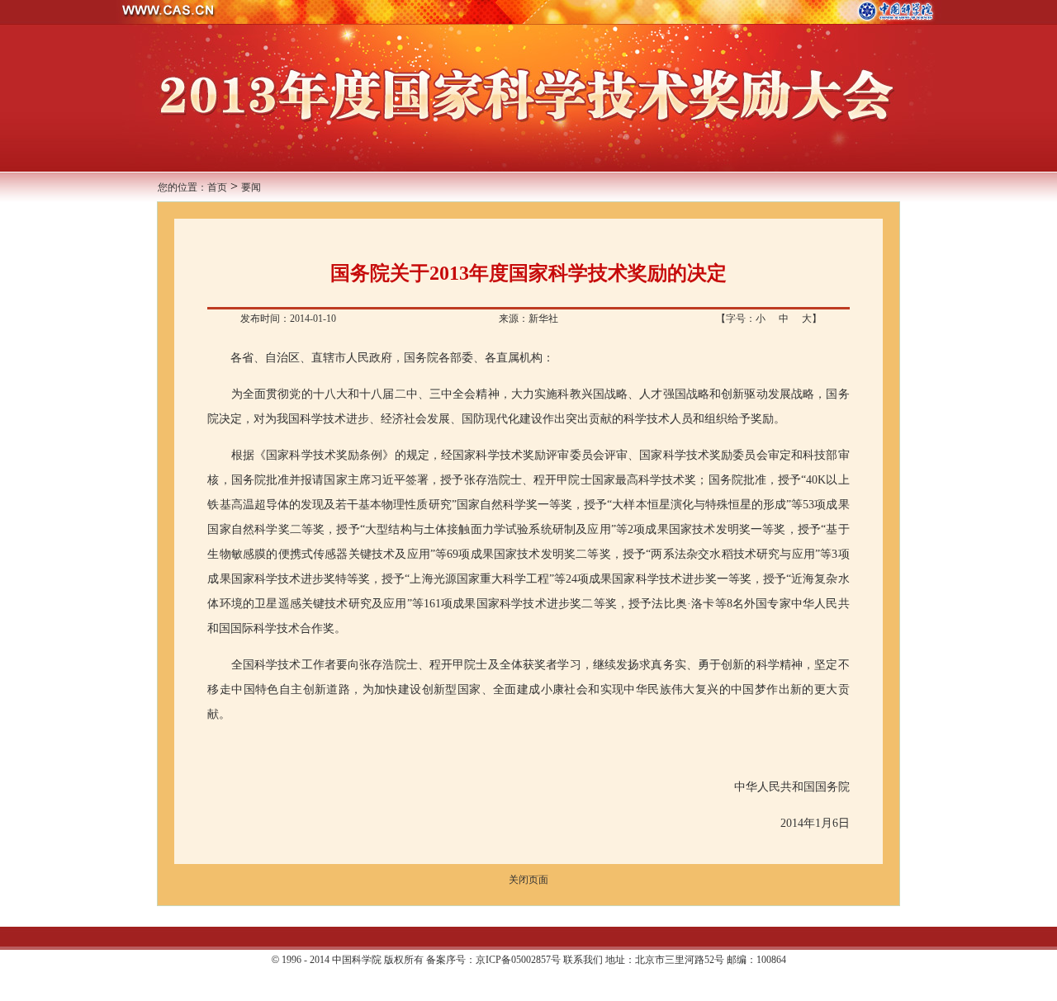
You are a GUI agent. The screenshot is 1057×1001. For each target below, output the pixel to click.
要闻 (251, 187)
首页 (217, 187)
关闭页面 (528, 879)
